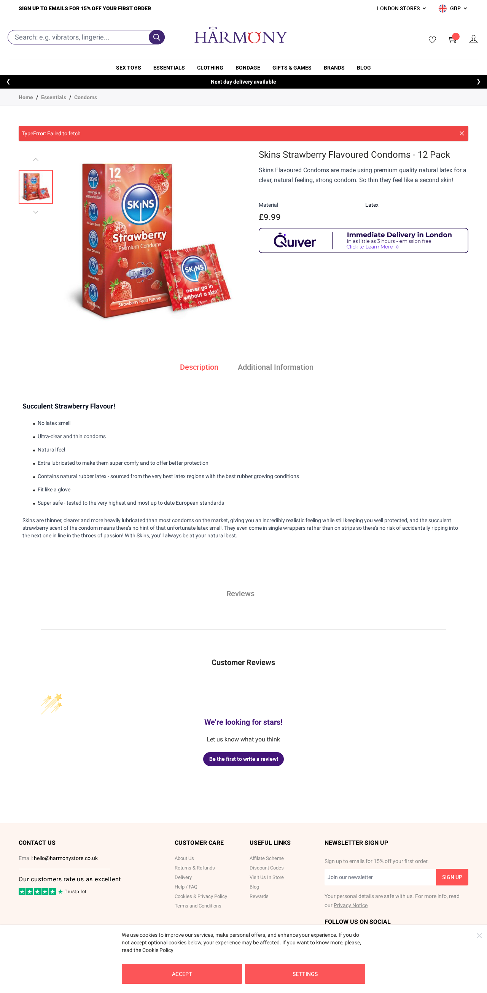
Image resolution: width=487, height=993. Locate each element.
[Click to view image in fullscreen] (151, 241)
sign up (452, 877)
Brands (334, 68)
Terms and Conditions (198, 906)
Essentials (169, 68)
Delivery (183, 877)
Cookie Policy (157, 950)
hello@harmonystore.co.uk (66, 858)
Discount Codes (267, 868)
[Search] (157, 37)
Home (26, 97)
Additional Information (276, 367)
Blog (364, 68)
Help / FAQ (186, 887)
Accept (182, 973)
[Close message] (461, 133)
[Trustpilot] (38, 893)
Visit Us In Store (267, 877)
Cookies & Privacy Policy (201, 896)
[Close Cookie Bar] (479, 935)
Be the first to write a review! (243, 759)
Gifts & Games (292, 68)
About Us (184, 858)
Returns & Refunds (195, 868)
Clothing (210, 68)
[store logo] (240, 34)
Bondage (248, 68)
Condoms (85, 97)
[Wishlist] (429, 40)
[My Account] (473, 39)
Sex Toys (128, 68)
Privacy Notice (351, 905)
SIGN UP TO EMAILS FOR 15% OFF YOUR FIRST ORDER (85, 8)
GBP (455, 8)
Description (199, 367)
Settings (305, 973)
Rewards (259, 896)
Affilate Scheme (267, 858)
